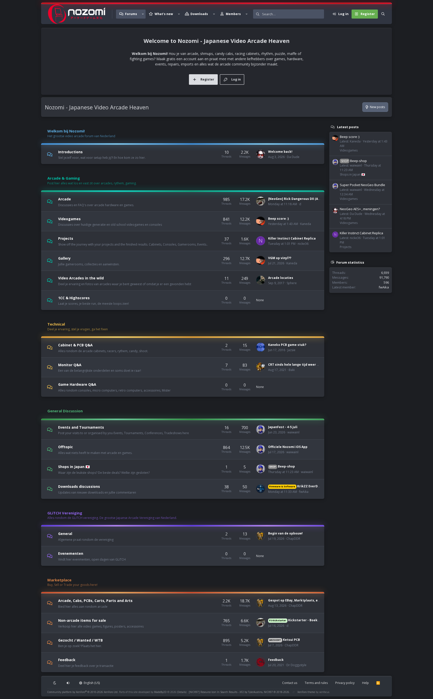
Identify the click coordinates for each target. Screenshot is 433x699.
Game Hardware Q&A (77, 384)
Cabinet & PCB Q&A (75, 345)
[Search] (383, 14)
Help (365, 683)
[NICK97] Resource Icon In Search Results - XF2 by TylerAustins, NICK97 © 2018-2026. (239, 692)
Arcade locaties (280, 278)
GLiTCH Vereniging (64, 512)
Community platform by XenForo (82, 692)
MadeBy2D (160, 692)
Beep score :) (278, 218)
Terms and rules (316, 683)
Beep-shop (282, 466)
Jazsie (291, 350)
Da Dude (293, 157)
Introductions (70, 151)
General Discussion (65, 410)
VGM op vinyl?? (279, 258)
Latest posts (348, 127)
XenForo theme (306, 692)
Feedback (66, 659)
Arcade (64, 199)
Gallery (64, 258)
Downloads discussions (79, 486)
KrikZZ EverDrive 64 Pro (301, 486)
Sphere (292, 283)
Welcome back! (280, 151)
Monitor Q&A (69, 364)
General (65, 533)
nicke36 (303, 244)
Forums (131, 14)
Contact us (289, 683)
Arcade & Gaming (63, 178)
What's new (164, 14)
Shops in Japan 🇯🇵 (74, 466)
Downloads (199, 14)
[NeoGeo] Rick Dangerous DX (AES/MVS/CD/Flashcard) (310, 199)
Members (233, 14)
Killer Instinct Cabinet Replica (292, 238)
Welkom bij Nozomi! (66, 130)
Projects (65, 238)
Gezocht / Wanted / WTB (80, 640)
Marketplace (59, 579)
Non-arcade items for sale (82, 620)
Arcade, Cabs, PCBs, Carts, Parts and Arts (95, 600)
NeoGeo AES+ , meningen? (360, 209)
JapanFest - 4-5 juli (282, 427)
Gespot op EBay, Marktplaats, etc (294, 600)
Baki (292, 370)
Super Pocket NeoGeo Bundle (362, 185)
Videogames (69, 218)
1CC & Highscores (74, 297)
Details (182, 692)
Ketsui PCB (284, 640)
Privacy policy (345, 683)
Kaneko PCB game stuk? (287, 345)
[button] (143, 14)
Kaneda (305, 224)
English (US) (91, 683)
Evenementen (70, 553)
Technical (56, 324)
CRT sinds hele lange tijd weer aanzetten (301, 364)
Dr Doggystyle (296, 665)
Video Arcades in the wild (81, 278)
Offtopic (65, 446)
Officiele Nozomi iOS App (287, 447)
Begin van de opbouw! (285, 533)
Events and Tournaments (81, 427)
